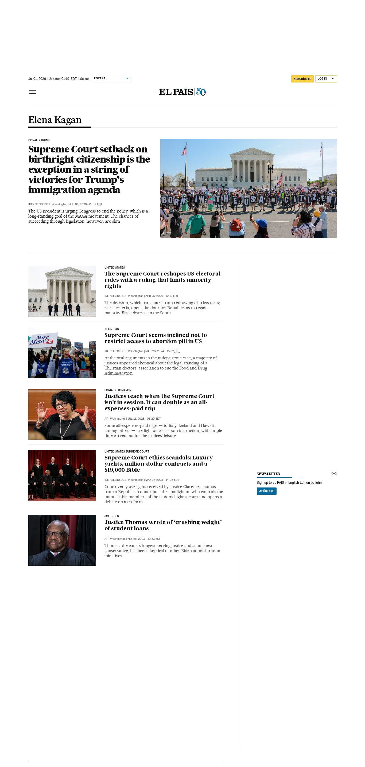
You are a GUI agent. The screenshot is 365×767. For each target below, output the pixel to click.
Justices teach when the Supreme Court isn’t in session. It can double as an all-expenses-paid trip (159, 403)
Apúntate (266, 491)
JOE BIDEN (111, 516)
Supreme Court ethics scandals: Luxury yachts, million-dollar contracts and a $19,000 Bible (158, 464)
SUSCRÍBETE (302, 79)
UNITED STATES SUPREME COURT (126, 451)
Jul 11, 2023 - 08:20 (144, 418)
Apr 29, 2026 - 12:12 (161, 296)
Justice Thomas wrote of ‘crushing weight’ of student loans (163, 526)
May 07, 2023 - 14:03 (162, 480)
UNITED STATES (114, 267)
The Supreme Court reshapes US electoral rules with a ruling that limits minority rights (162, 280)
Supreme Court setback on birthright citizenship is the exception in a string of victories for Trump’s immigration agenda (89, 169)
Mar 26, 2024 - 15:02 (162, 351)
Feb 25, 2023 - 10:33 (143, 539)
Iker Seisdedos (39, 204)
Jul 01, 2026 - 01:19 (85, 204)
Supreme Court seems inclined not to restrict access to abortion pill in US (155, 338)
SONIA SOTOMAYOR (117, 390)
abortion (111, 329)
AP (106, 418)
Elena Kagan (54, 120)
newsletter (268, 474)
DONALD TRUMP (39, 140)
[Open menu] (32, 92)
